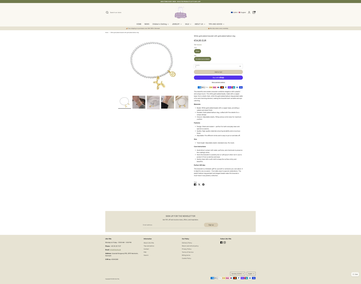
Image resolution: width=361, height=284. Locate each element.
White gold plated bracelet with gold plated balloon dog (125, 32)
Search (146, 255)
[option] (153, 65)
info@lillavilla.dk (115, 250)
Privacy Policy (186, 249)
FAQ (145, 252)
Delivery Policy (187, 243)
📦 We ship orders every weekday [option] (218, 28)
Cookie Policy (186, 258)
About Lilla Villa (149, 243)
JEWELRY (176, 24)
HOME (139, 24)
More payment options (218, 82)
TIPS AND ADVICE (216, 24)
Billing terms (186, 255)
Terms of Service (187, 252)
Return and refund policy (190, 246)
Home (106, 32)
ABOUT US (199, 24)
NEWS (146, 24)
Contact (146, 249)
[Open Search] (107, 12)
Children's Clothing (159, 24)
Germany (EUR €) (237, 273)
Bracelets (199, 44)
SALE (187, 24)
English (250, 273)
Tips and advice (149, 246)
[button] (238, 12)
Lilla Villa (117, 279)
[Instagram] (224, 242)
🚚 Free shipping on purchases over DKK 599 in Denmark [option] (143, 28)
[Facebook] (221, 242)
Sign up (211, 225)
